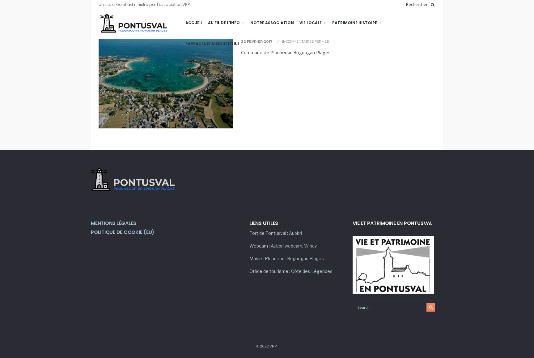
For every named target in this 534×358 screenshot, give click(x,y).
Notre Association (272, 22)
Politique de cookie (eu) (122, 232)
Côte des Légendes (312, 271)
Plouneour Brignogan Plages (294, 258)
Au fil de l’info (224, 22)
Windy (310, 245)
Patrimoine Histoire (354, 22)
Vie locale (310, 22)
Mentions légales (113, 223)
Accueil (193, 22)
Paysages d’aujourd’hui (212, 43)
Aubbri (295, 233)
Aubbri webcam (286, 245)
